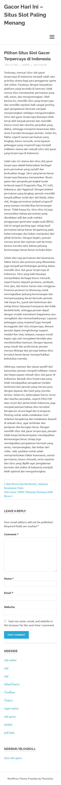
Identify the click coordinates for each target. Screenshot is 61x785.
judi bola (9, 732)
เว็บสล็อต (9, 692)
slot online (10, 660)
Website (9, 607)
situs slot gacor (13, 757)
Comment (11, 534)
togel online (11, 708)
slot (6, 668)
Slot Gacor (40, 64)
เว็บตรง (8, 700)
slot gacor (10, 716)
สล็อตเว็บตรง (11, 684)
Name (9, 578)
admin (25, 64)
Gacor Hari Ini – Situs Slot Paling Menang (25, 15)
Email (8, 592)
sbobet (8, 724)
